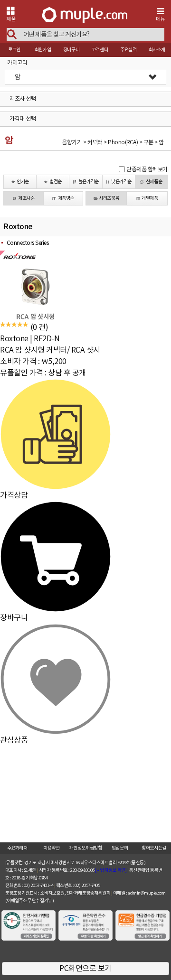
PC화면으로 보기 (85, 968)
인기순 (23, 182)
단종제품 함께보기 (147, 170)
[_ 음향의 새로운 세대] (84, 15)
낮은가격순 (121, 182)
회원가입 (43, 50)
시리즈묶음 (109, 198)
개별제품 (150, 198)
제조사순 (26, 198)
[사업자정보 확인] (110, 870)
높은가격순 (88, 182)
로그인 (14, 50)
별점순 (55, 182)
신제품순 (154, 182)
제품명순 (66, 198)
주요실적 (128, 50)
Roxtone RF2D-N (29, 339)
